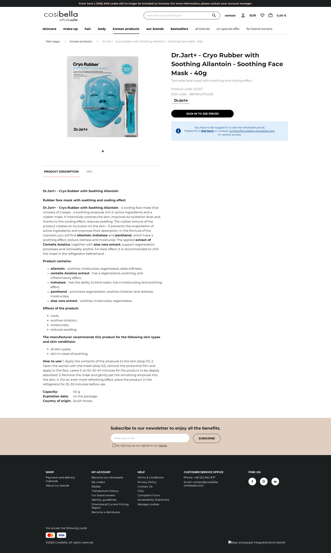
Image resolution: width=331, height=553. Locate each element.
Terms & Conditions (151, 477)
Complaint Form (149, 495)
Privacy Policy (147, 482)
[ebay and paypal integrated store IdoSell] (256, 542)
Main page (53, 41)
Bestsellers (179, 29)
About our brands (57, 485)
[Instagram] (264, 481)
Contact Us (145, 486)
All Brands (202, 29)
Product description (61, 171)
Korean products (126, 29)
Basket (96, 486)
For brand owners (259, 29)
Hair (88, 29)
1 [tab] (103, 151)
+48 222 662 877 (204, 477)
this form (207, 131)
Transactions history (105, 491)
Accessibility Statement (153, 499)
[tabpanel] (103, 97)
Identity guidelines (104, 499)
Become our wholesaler (107, 477)
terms (163, 445)
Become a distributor (106, 512)
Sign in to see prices (202, 113)
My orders (98, 482)
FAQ (140, 491)
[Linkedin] (275, 481)
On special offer (228, 29)
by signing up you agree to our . (141, 445)
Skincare (49, 29)
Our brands (155, 29)
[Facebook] (252, 481)
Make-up (70, 29)
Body (102, 29)
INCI (90, 171)
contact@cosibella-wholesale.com (252, 131)
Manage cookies (148, 504)
